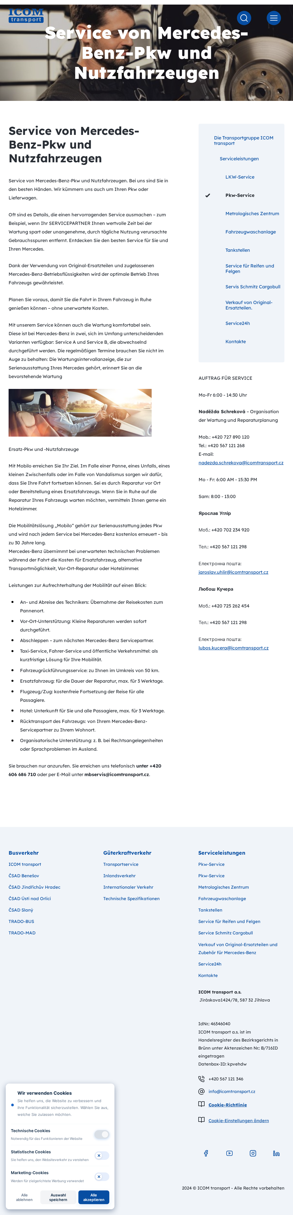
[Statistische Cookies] (101, 1155)
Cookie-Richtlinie (228, 1105)
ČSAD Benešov (24, 875)
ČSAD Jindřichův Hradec (34, 887)
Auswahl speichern (58, 1197)
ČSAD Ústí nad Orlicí (30, 898)
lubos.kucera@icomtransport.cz (234, 648)
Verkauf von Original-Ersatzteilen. (248, 305)
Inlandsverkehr (119, 875)
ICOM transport (25, 864)
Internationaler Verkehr (128, 887)
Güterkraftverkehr (127, 853)
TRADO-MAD (22, 933)
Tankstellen (237, 250)
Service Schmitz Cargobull (225, 933)
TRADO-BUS (21, 921)
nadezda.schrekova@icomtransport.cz (241, 462)
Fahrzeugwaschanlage (250, 232)
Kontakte (235, 341)
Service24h (237, 323)
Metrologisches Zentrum (252, 213)
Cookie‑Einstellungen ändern (239, 1120)
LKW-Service (239, 177)
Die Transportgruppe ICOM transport (244, 140)
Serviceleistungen (239, 158)
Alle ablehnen (24, 1197)
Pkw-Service (239, 195)
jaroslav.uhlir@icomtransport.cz (233, 572)
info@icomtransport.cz (232, 1091)
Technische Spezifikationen (131, 898)
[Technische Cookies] (101, 1134)
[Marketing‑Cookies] (101, 1176)
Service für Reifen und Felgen (249, 268)
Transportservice (120, 864)
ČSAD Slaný (21, 910)
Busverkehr (24, 853)
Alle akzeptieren (93, 1197)
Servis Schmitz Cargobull (252, 286)
